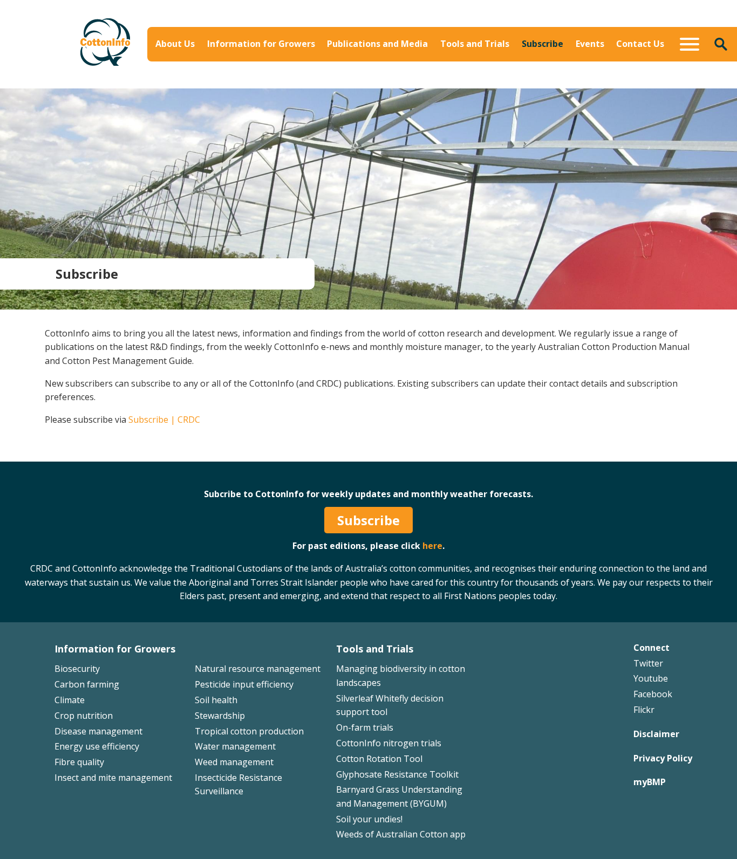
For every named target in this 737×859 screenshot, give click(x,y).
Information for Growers (261, 44)
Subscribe (542, 44)
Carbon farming (86, 684)
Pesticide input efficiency (244, 684)
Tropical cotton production (249, 731)
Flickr (643, 710)
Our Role (182, 84)
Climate (69, 700)
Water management (235, 746)
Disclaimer (656, 734)
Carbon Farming (326, 84)
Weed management (234, 762)
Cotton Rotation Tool (379, 759)
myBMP (649, 782)
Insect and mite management (113, 778)
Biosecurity (316, 68)
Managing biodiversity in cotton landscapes (602, 75)
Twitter (648, 663)
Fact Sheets (446, 68)
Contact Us (640, 44)
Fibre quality (79, 762)
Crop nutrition (83, 715)
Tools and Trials (474, 44)
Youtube (650, 678)
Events (590, 44)
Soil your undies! (369, 819)
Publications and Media (377, 44)
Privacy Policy (662, 758)
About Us (175, 44)
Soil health (216, 700)
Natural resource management (257, 669)
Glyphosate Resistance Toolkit (397, 774)
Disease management (98, 731)
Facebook (652, 694)
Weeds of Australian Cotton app (401, 834)
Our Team (185, 68)
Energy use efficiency (96, 746)
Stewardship (220, 715)
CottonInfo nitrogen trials (388, 743)
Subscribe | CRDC (164, 419)
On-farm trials (364, 727)
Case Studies (448, 84)
